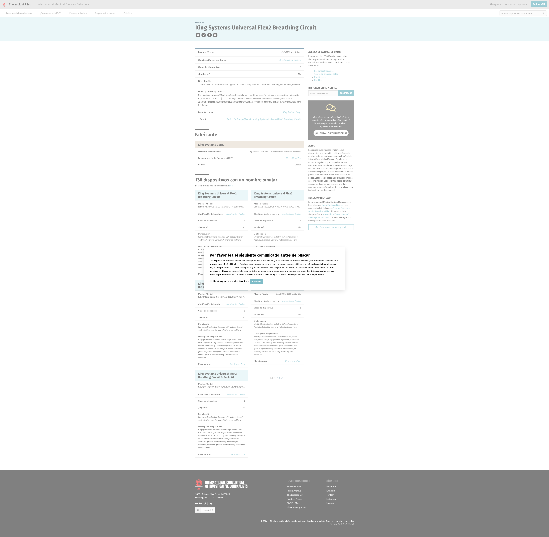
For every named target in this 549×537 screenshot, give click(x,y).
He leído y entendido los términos (231, 281)
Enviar (256, 281)
